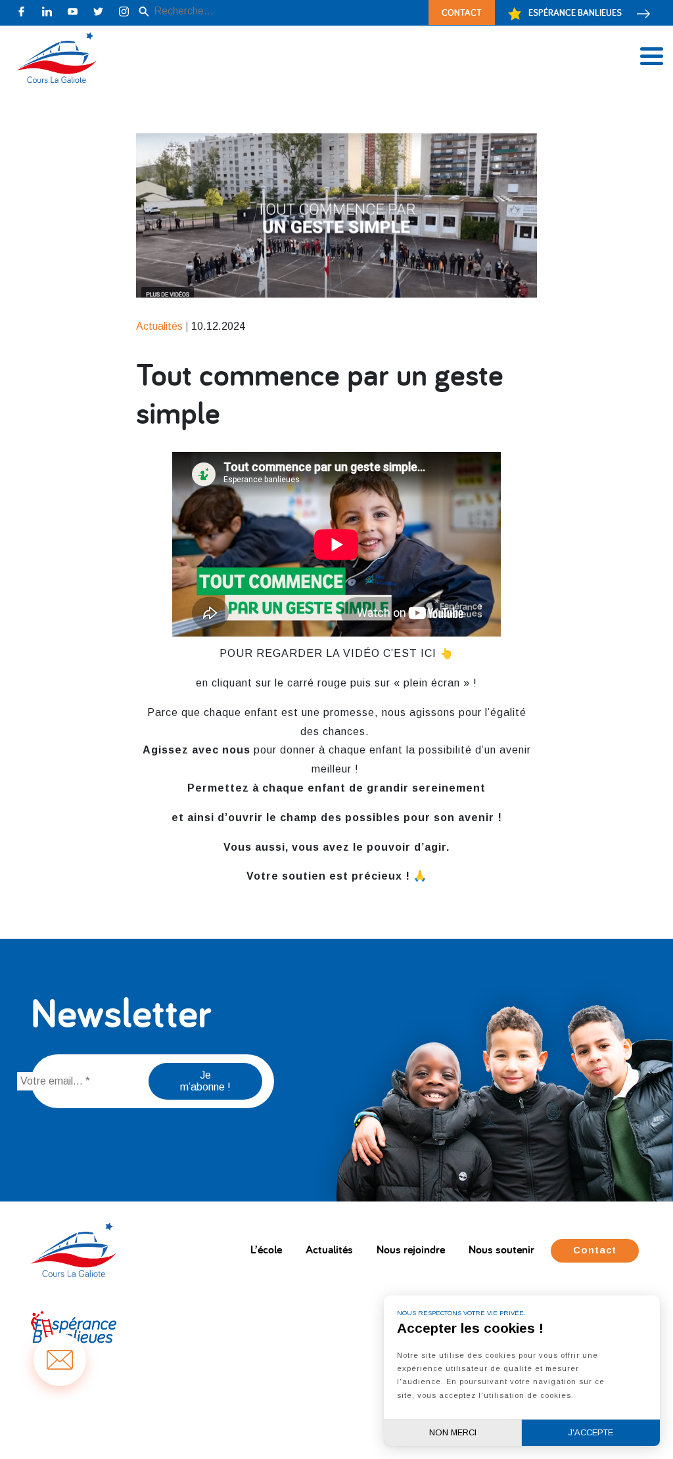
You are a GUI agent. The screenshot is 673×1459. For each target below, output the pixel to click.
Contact (462, 12)
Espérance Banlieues (575, 12)
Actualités (329, 1249)
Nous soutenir (501, 1249)
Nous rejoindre (411, 1249)
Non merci (452, 1432)
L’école (266, 1249)
